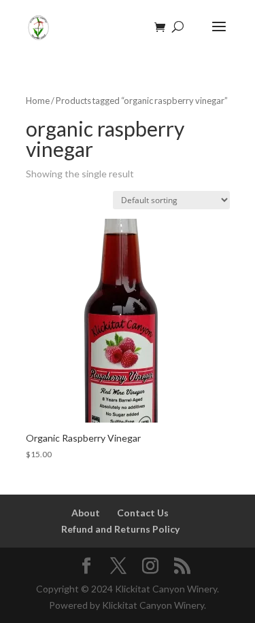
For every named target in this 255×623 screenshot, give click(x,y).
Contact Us (143, 512)
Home (38, 100)
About (85, 512)
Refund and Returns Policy (120, 529)
